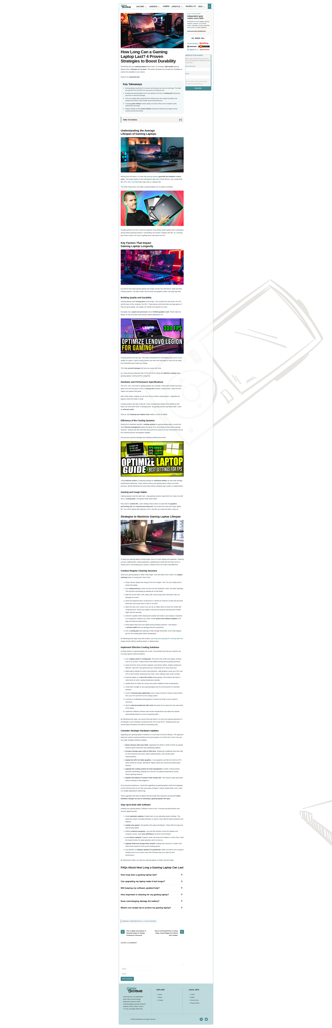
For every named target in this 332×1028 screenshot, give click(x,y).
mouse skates (139, 852)
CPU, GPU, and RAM (131, 182)
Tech (200, 6)
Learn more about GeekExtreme (196, 31)
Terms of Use (195, 1000)
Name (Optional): (190, 66)
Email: (187, 73)
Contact (160, 1000)
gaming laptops (152, 176)
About (160, 997)
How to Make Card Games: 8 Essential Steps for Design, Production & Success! (136, 933)
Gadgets (153, 6)
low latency (158, 840)
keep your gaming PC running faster (167, 638)
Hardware (152, 921)
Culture (140, 6)
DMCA (193, 997)
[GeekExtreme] (126, 6)
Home (160, 994)
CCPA (192, 994)
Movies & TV (191, 6)
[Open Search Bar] (209, 6)
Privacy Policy (195, 1003)
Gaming (166, 6)
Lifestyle (176, 6)
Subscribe (198, 88)
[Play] (152, 208)
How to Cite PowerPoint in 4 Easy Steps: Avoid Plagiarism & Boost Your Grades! (166, 933)
